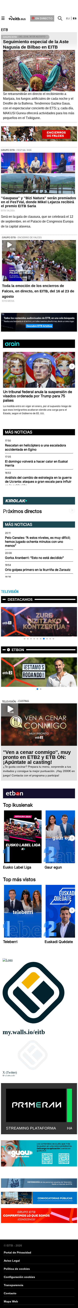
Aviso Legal (12, 1260)
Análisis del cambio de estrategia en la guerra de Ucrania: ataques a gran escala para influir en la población (38, 482)
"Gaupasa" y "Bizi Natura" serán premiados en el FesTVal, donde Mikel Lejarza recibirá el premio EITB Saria (38, 202)
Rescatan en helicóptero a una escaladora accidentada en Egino (35, 447)
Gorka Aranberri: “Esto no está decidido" (34, 558)
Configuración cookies (19, 1277)
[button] (72, 366)
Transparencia (13, 1285)
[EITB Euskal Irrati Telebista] (17, 17)
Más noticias (18, 432)
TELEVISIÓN (9, 592)
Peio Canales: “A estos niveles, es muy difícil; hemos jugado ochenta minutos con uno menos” (38, 542)
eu (68, 18)
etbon (18, 650)
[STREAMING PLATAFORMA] (36, 1104)
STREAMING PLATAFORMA (31, 1128)
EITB (4, 30)
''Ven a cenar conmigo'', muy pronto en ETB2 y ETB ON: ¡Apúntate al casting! (37, 757)
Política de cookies (17, 1268)
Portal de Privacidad (17, 1252)
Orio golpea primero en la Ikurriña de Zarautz (38, 570)
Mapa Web (11, 1301)
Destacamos (20, 599)
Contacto (10, 1293)
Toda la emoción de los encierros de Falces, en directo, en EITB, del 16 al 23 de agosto (38, 291)
